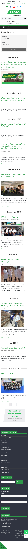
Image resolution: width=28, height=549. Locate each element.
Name (2, 493)
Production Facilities (5, 447)
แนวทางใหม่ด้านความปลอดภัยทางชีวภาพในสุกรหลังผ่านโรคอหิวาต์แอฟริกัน (13, 64)
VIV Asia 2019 (7, 373)
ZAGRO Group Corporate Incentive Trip (16, 3)
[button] (24, 27)
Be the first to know (5, 491)
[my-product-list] (7, 6)
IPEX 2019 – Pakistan (10, 217)
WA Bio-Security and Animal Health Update (13, 175)
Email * (2, 499)
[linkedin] (17, 6)
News (2, 465)
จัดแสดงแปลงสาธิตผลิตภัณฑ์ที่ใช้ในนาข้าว (13, 125)
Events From (5, 36)
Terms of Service (21, 535)
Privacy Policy (4, 452)
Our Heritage (4, 440)
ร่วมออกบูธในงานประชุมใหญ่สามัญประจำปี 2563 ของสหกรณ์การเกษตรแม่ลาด (13, 146)
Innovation (3, 458)
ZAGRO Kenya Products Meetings (11, 260)
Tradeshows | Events (5, 462)
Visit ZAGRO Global (6, 18)
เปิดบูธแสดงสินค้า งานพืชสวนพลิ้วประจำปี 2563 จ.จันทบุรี (13, 99)
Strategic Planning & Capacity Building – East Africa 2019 (14, 304)
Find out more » (5, 87)
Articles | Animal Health (6, 469)
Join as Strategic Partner (6, 449)
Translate (18, 23)
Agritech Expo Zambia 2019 (13, 348)
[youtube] (14, 6)
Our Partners (3, 444)
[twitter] (21, 6)
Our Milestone (4, 442)
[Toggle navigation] (8, 27)
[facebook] (11, 6)
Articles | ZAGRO (4, 467)
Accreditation (4, 455)
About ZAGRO (4, 435)
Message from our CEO (6, 437)
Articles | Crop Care (5, 472)
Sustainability (4, 460)
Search (3, 42)
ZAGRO (3, 532)
